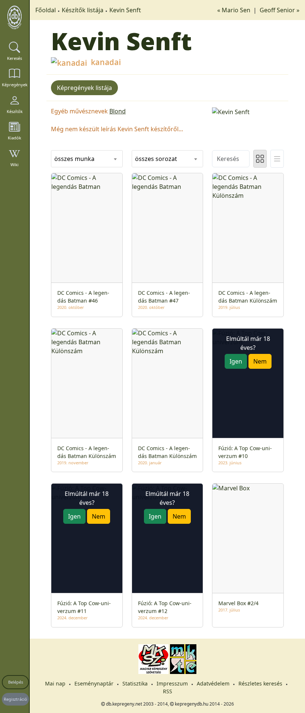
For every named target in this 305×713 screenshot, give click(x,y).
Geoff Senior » (279, 10)
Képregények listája (84, 88)
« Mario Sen (234, 10)
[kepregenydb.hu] (14, 17)
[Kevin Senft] (248, 111)
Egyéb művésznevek (79, 111)
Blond (117, 111)
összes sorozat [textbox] (156, 159)
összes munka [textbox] (74, 159)
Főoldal (45, 10)
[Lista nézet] (277, 159)
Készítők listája (82, 10)
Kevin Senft (125, 10)
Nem (260, 361)
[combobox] (87, 158)
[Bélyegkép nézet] (260, 159)
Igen (235, 361)
